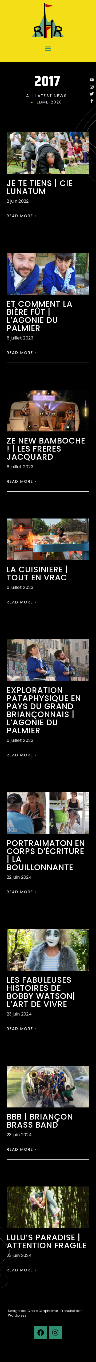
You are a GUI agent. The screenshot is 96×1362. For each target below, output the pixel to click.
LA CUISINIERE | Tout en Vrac (37, 573)
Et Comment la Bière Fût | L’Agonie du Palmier (40, 316)
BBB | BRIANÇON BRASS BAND (40, 1121)
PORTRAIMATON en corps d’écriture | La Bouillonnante (46, 855)
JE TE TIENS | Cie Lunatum (40, 187)
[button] (48, 49)
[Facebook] (40, 1332)
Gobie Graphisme (42, 1311)
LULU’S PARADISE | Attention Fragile (47, 1241)
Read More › (22, 216)
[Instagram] (55, 1332)
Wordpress (17, 1315)
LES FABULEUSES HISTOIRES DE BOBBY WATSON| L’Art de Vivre (41, 992)
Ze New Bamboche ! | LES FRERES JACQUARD (46, 449)
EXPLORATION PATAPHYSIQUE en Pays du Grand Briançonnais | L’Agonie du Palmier (44, 710)
